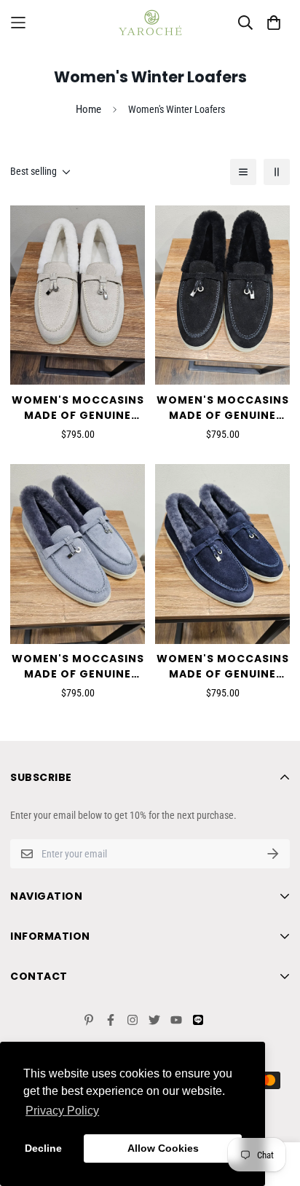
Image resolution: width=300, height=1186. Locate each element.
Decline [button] (43, 1148)
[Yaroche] (150, 22)
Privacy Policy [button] (62, 1110)
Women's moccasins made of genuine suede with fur (78, 408)
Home (88, 109)
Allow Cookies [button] (163, 1148)
